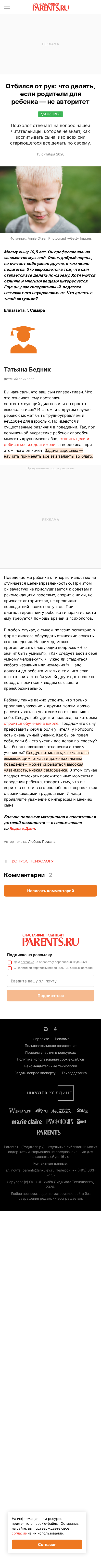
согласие (27, 962)
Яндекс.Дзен (22, 828)
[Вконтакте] (46, 1029)
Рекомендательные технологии (50, 1066)
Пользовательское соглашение (50, 1046)
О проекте (40, 1039)
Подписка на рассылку (29, 954)
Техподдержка (74, 1073)
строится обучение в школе (31, 723)
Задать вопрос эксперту (35, 1073)
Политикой (24, 968)
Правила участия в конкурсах (50, 1052)
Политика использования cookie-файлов (50, 1059)
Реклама (62, 1039)
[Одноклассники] (55, 1029)
